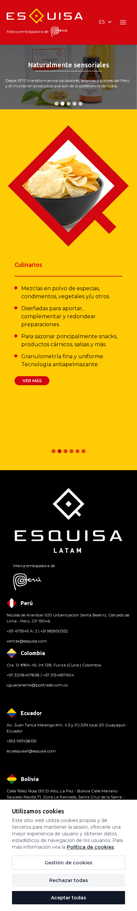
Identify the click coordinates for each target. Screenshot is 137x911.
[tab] (57, 104)
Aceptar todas (68, 898)
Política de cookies (90, 847)
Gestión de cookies (68, 863)
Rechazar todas (68, 880)
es (102, 22)
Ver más (32, 380)
